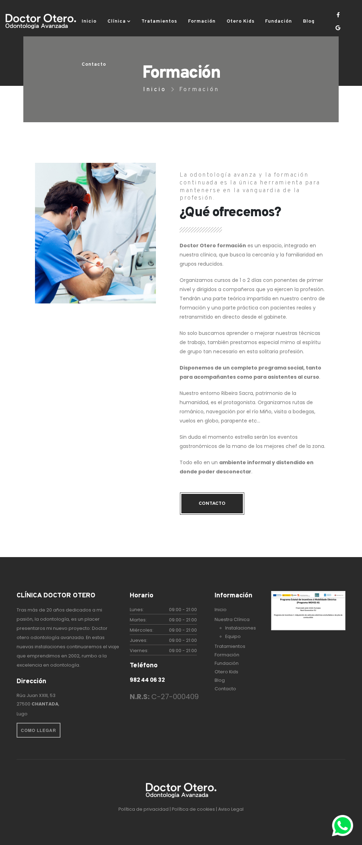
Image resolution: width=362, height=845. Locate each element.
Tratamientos (159, 21)
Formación (202, 21)
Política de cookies (194, 809)
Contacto (94, 64)
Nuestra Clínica (232, 619)
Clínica (116, 21)
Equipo (233, 636)
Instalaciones (240, 628)
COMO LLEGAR (38, 730)
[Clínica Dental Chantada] (40, 21)
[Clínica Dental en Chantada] (181, 790)
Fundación (278, 21)
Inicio (89, 21)
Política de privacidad (144, 809)
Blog (309, 21)
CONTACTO (212, 504)
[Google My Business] (338, 28)
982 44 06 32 (147, 680)
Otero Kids (241, 21)
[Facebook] (338, 15)
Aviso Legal (231, 809)
